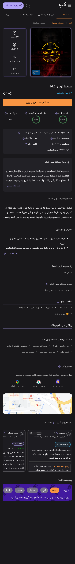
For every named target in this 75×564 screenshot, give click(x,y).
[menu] (69, 5)
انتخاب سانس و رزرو (37, 102)
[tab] (64, 14)
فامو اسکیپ (52, 150)
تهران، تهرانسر (62, 93)
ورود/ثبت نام (12, 5)
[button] (54, 490)
